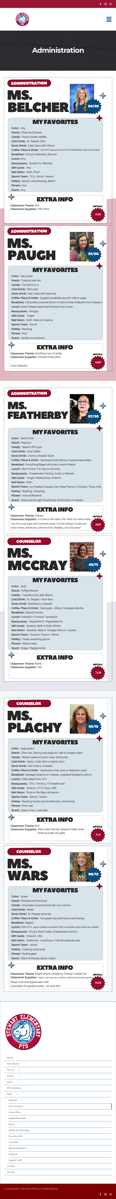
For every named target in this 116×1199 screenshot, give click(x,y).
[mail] (110, 4)
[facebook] (100, 4)
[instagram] (105, 4)
